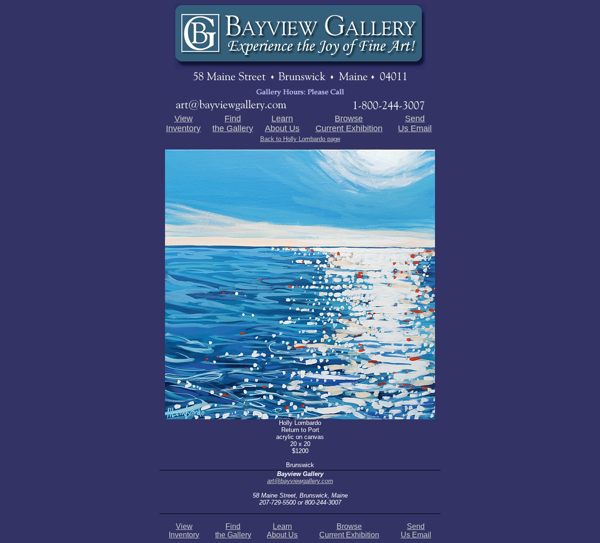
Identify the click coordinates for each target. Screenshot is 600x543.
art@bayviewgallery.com (300, 480)
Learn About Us (282, 123)
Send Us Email (415, 123)
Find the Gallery (232, 123)
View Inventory (183, 123)
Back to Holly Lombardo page (300, 138)
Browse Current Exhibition (348, 123)
